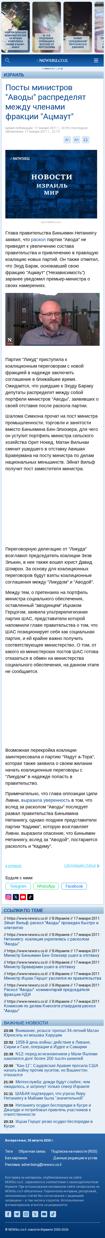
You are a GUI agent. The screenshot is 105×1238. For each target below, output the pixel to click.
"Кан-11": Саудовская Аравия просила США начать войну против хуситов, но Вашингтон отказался (51, 1070)
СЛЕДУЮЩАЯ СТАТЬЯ (80, 866)
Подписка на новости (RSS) (74, 1151)
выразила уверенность (45, 800)
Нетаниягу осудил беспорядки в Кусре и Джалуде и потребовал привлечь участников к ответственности (47, 1110)
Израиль (14, 74)
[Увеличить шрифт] (76, 140)
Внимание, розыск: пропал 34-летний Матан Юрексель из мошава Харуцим (51, 1032)
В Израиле (13, 866)
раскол (38, 239)
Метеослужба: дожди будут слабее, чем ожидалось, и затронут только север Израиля (47, 1084)
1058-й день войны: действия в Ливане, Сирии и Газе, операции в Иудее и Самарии (47, 1044)
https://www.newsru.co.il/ (27, 918)
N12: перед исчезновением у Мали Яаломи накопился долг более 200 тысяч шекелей (50, 1056)
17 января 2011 (87, 918)
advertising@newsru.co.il (41, 1165)
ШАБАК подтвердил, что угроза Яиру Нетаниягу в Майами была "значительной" (44, 1095)
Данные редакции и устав (75, 1158)
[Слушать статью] (91, 140)
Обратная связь (32, 1151)
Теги (9, 1151)
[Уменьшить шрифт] (67, 140)
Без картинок (16, 1158)
